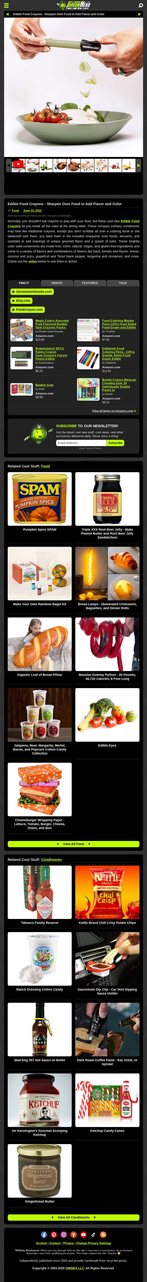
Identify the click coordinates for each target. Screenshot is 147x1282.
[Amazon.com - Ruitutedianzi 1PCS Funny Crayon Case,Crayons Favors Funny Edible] (21, 358)
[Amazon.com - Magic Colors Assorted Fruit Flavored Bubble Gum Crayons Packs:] (21, 330)
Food (15, 210)
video (33, 261)
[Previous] (8, 165)
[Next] (138, 165)
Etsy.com (21, 300)
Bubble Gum (44, 385)
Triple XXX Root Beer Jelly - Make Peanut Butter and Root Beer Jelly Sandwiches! (107, 533)
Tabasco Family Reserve (39, 923)
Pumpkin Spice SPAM (39, 529)
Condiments (51, 860)
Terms (88, 448)
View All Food (73, 844)
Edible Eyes (107, 745)
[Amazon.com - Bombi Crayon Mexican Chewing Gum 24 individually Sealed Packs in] (88, 389)
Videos (56, 283)
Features (90, 283)
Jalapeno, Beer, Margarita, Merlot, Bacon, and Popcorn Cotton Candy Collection (39, 749)
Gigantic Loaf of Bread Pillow (39, 675)
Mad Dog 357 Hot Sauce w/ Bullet (39, 1060)
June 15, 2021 (32, 210)
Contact (55, 1243)
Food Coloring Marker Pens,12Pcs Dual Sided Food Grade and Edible (119, 324)
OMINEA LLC (74, 1268)
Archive (41, 1243)
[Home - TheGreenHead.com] (73, 5)
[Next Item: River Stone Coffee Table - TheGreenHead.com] (140, 14)
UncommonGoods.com (32, 291)
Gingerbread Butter (39, 1201)
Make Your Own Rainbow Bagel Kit (39, 604)
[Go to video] (18, 165)
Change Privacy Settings (93, 1243)
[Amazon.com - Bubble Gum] (21, 389)
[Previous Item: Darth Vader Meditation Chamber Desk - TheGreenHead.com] (7, 14)
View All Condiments (73, 1217)
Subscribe (115, 442)
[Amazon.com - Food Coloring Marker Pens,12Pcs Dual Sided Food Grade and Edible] (88, 330)
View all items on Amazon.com (112, 410)
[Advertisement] (73, 184)
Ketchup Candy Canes (107, 1131)
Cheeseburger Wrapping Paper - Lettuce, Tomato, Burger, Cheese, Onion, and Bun (39, 824)
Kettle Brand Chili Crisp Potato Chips (107, 923)
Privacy (97, 448)
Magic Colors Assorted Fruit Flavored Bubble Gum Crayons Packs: (52, 324)
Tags (123, 283)
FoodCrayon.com (28, 309)
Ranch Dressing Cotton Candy (39, 989)
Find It (24, 283)
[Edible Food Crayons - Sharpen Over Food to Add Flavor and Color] (32, 165)
